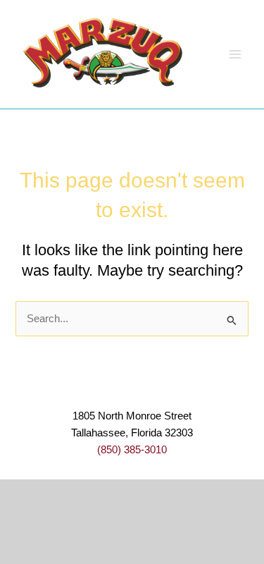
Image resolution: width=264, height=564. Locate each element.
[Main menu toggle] (235, 54)
